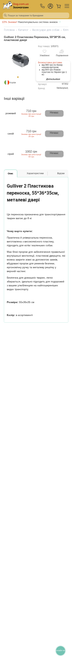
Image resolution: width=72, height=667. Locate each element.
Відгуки (61, 173)
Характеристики (35, 173)
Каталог (23, 30)
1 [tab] (19, 78)
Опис (10, 173)
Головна (9, 30)
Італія (13, 82)
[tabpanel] (19, 59)
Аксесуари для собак (45, 30)
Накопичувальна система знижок (30, 21)
